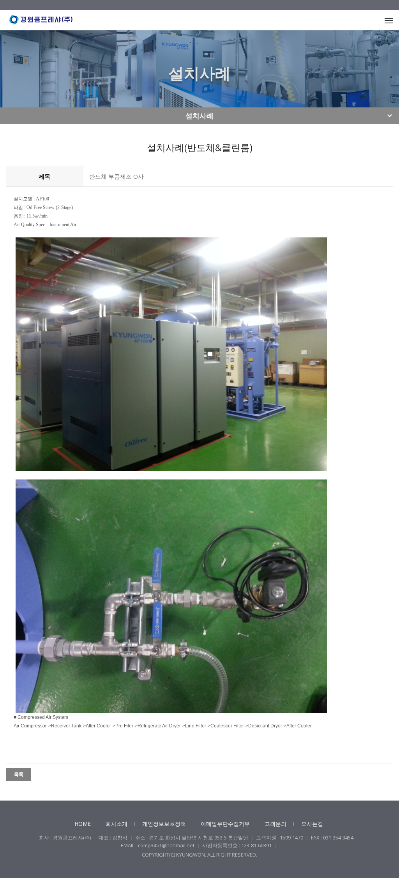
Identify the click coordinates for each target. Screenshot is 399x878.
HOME (82, 823)
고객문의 (275, 823)
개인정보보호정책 (164, 823)
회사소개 (116, 823)
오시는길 (312, 823)
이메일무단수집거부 (225, 823)
